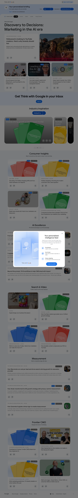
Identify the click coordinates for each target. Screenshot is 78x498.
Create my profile (52, 264)
